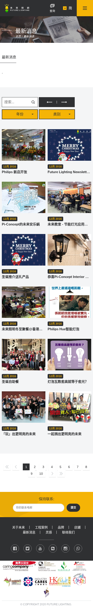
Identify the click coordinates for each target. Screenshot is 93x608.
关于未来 (18, 527)
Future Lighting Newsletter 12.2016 (69, 172)
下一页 (66, 102)
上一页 (48, 102)
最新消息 (28, 36)
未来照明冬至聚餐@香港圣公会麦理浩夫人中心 (23, 329)
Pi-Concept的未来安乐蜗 (21, 224)
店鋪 (77, 527)
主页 (18, 36)
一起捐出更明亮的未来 (64, 434)
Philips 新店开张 (14, 172)
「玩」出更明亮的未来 (19, 434)
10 (41, 473)
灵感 (49, 532)
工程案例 (41, 527)
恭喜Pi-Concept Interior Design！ (69, 276)
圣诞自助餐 (10, 381)
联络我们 (68, 532)
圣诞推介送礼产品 (15, 276)
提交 (73, 507)
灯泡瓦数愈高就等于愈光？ (68, 381)
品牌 (61, 527)
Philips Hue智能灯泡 (63, 329)
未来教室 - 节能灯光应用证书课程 (69, 224)
